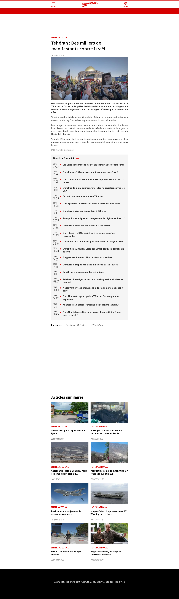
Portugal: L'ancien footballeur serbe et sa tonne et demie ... (106, 432)
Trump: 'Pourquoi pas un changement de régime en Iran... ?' (94, 218)
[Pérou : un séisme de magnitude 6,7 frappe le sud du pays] (109, 452)
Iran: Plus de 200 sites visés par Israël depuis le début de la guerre (93, 250)
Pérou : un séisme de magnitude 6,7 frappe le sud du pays (109, 472)
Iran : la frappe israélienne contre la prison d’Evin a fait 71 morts (93, 181)
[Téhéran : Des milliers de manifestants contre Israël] (89, 78)
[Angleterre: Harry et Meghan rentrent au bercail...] (109, 533)
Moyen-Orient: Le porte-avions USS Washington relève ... (109, 513)
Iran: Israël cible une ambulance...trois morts (86, 225)
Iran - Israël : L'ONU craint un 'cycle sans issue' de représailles (89, 234)
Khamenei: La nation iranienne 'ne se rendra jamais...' (91, 304)
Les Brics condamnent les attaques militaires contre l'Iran (93, 164)
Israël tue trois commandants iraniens (83, 272)
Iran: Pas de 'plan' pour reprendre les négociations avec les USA (94, 189)
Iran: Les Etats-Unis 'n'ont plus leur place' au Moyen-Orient (93, 241)
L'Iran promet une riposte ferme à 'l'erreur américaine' (92, 203)
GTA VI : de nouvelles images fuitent (66, 553)
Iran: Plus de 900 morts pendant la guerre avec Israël (90, 172)
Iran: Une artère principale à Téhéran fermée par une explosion (91, 298)
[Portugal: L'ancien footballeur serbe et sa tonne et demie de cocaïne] (109, 412)
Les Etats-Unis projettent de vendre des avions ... (66, 513)
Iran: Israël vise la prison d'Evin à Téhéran (84, 211)
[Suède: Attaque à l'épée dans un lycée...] (69, 412)
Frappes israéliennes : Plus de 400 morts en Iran (88, 257)
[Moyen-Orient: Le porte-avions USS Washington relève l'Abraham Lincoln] (109, 493)
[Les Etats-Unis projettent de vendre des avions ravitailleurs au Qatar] (69, 493)
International (60, 37)
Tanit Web (120, 581)
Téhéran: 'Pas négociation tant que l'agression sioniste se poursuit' (93, 281)
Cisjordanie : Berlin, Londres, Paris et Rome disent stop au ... (69, 472)
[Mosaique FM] (90, 4)
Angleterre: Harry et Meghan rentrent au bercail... (106, 553)
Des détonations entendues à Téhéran (83, 196)
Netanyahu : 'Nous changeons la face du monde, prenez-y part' (93, 289)
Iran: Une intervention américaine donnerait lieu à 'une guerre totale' (92, 313)
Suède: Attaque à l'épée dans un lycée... (68, 432)
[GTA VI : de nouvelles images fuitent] (69, 533)
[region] (89, 24)
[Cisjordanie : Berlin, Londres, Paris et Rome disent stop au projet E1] (69, 452)
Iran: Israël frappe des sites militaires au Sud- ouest (90, 264)
